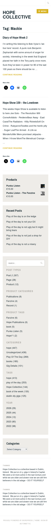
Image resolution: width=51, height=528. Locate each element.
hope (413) (11, 377)
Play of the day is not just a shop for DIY (24, 237)
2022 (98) (11, 426)
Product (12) (12, 284)
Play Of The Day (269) (17, 356)
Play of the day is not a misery (21, 244)
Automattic (25, 524)
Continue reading (15, 74)
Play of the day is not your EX (21, 221)
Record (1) (11, 305)
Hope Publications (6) (17, 322)
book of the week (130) (17, 391)
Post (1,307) (12, 275)
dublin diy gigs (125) (16, 395)
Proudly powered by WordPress (18, 520)
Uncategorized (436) (16, 352)
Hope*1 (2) (11, 335)
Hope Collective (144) (17, 386)
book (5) (10, 326)
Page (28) (11, 279)
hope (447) (11, 347)
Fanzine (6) (11, 317)
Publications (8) (14, 296)
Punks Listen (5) (14, 331)
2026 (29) (11, 408)
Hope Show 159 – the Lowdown (20, 103)
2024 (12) (11, 417)
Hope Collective (17, 14)
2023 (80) (11, 421)
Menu (44, 11)
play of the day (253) (16, 382)
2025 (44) (11, 412)
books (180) (12, 361)
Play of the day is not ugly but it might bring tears (24, 228)
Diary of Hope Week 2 (15, 37)
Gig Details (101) (14, 365)
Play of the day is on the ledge (21, 216)
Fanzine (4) (11, 300)
